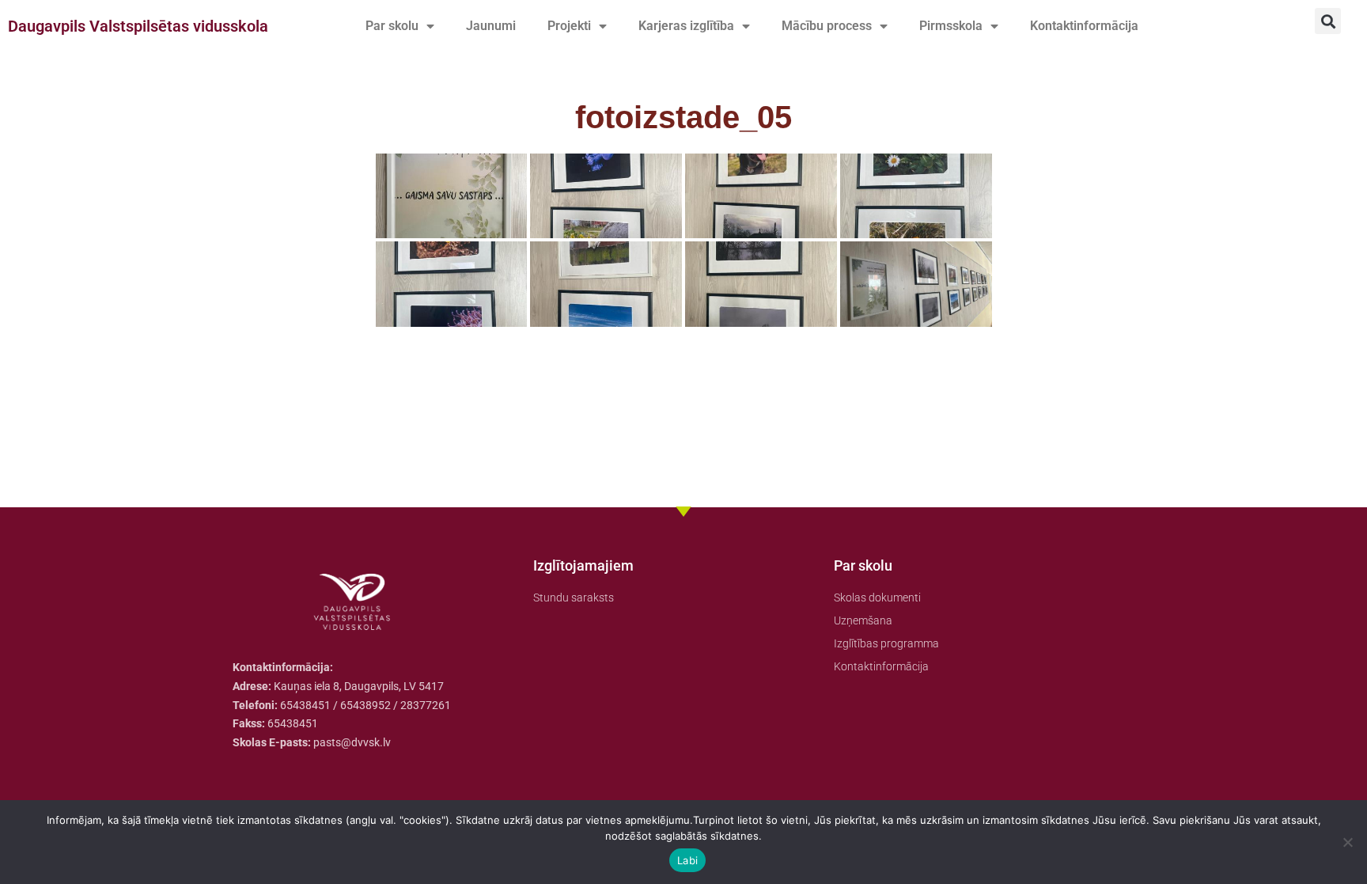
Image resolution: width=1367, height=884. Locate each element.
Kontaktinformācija (1084, 25)
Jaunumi (491, 25)
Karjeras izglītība (686, 25)
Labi (687, 860)
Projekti (569, 25)
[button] (1328, 21)
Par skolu (391, 25)
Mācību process (827, 25)
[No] (1347, 842)
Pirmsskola (951, 25)
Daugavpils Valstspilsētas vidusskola (138, 26)
